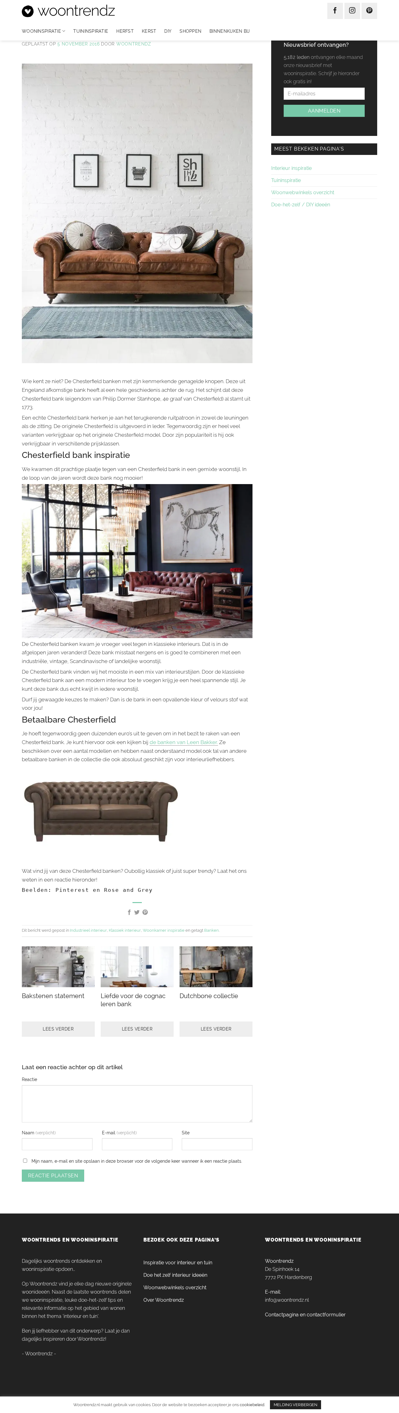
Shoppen (190, 31)
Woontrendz (133, 43)
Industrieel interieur (88, 930)
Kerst (149, 31)
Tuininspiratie (90, 31)
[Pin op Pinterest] (145, 913)
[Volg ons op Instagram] (352, 11)
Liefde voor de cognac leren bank (133, 1000)
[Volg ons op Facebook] (335, 11)
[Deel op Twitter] (137, 913)
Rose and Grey (128, 890)
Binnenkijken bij (229, 31)
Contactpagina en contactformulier (305, 1315)
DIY (167, 31)
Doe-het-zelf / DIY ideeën (300, 205)
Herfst (125, 31)
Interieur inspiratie (291, 168)
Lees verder (58, 1028)
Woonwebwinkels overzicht (302, 192)
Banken (211, 930)
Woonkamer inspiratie (164, 930)
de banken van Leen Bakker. (184, 742)
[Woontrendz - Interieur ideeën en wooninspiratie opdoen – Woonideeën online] (87, 11)
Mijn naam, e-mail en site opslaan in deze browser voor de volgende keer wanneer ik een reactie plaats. (136, 1161)
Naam (29, 1132)
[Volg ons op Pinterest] (369, 11)
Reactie (29, 1079)
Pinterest (72, 890)
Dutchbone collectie (209, 996)
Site (186, 1132)
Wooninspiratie (41, 31)
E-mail (109, 1132)
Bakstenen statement (53, 996)
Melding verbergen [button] (295, 1404)
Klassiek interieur (125, 930)
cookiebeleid (252, 1404)
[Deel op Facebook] (129, 913)
